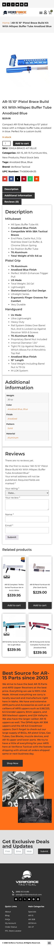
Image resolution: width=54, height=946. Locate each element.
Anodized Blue (17, 162)
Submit (44, 851)
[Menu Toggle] (41, 12)
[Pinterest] (22, 4)
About (8, 912)
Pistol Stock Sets (29, 157)
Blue (30, 162)
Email (9, 525)
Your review (12, 498)
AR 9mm (32, 923)
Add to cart (22, 143)
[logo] (14, 12)
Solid (10, 428)
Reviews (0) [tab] (11, 201)
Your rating (12, 488)
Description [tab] (11, 189)
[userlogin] (45, 12)
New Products (10, 157)
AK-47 (31, 927)
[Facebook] (4, 4)
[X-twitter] (8, 4)
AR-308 (31, 919)
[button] (4, 178)
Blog (7, 915)
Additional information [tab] (18, 195)
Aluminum (13, 437)
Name (9, 514)
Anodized (12, 418)
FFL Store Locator (13, 931)
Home (6, 22)
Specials (32, 912)
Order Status (11, 927)
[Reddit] (26, 4)
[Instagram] (13, 4)
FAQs (7, 919)
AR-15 (20, 153)
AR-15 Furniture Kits (35, 153)
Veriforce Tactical (20, 166)
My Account (10, 923)
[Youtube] (17, 4)
